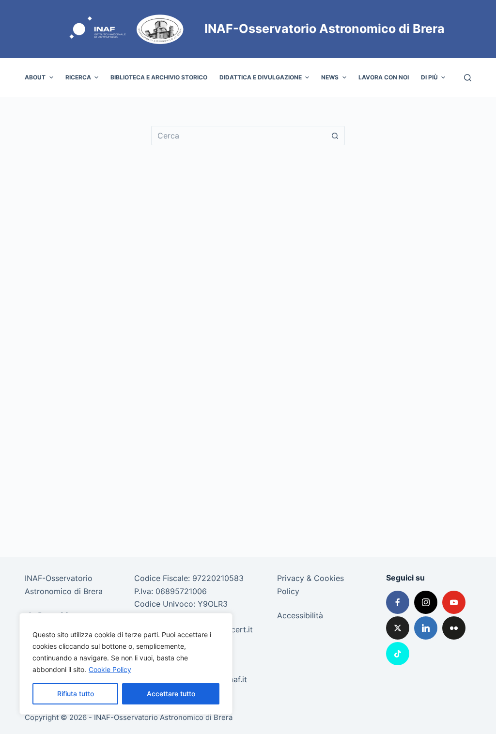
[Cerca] (467, 77)
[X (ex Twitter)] (397, 628)
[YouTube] (453, 602)
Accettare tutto (171, 693)
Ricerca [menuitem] (78, 77)
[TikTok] (397, 653)
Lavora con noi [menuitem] (383, 77)
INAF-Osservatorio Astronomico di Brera (324, 28)
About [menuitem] (35, 77)
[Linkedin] (425, 628)
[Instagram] (425, 602)
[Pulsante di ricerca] (335, 135)
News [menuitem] (330, 77)
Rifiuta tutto (75, 693)
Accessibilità (300, 615)
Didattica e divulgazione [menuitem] (260, 77)
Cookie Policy (110, 669)
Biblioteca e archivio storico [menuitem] (158, 77)
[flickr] (453, 628)
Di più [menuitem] (429, 77)
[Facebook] (397, 602)
